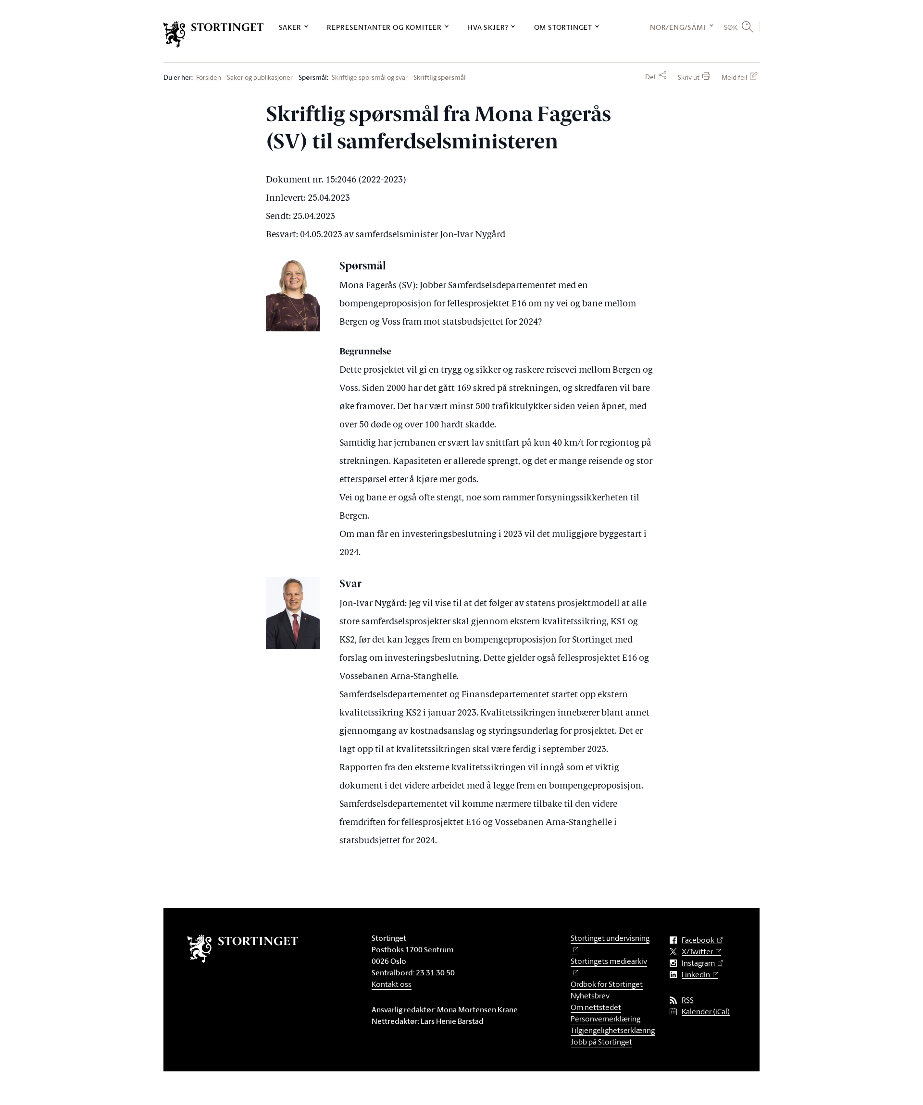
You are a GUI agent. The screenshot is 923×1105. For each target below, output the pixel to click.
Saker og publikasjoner (260, 77)
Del (650, 77)
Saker (290, 27)
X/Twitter (697, 951)
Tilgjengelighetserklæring (613, 1030)
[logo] (213, 34)
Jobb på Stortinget (601, 1041)
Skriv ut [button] (688, 77)
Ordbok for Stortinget (607, 984)
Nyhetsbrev (590, 995)
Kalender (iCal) (706, 1012)
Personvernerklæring (605, 1018)
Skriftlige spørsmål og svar (370, 77)
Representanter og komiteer (384, 27)
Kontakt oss (392, 984)
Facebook (698, 940)
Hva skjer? (487, 27)
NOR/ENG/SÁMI (678, 27)
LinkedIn (696, 975)
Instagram (698, 963)
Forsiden (208, 77)
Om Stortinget (563, 27)
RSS (688, 1000)
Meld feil (734, 77)
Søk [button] (731, 27)
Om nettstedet (596, 1007)
